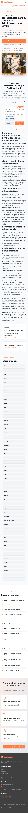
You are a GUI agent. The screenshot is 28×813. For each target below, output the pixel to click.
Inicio (2, 769)
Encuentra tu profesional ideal (13, 747)
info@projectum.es (8, 784)
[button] (16, 128)
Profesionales (7, 6)
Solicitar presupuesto (19, 123)
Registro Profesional (6, 778)
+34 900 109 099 (7, 787)
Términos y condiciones (21, 808)
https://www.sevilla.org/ (10, 337)
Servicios (3, 771)
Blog (2, 775)
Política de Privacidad (11, 808)
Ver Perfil (10, 123)
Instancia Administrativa (10, 347)
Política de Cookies (3, 808)
